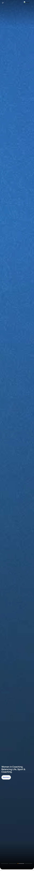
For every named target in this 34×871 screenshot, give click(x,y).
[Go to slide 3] (20, 863)
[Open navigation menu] (3, 3)
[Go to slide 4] (28, 863)
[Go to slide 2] (12, 863)
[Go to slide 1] (4, 863)
